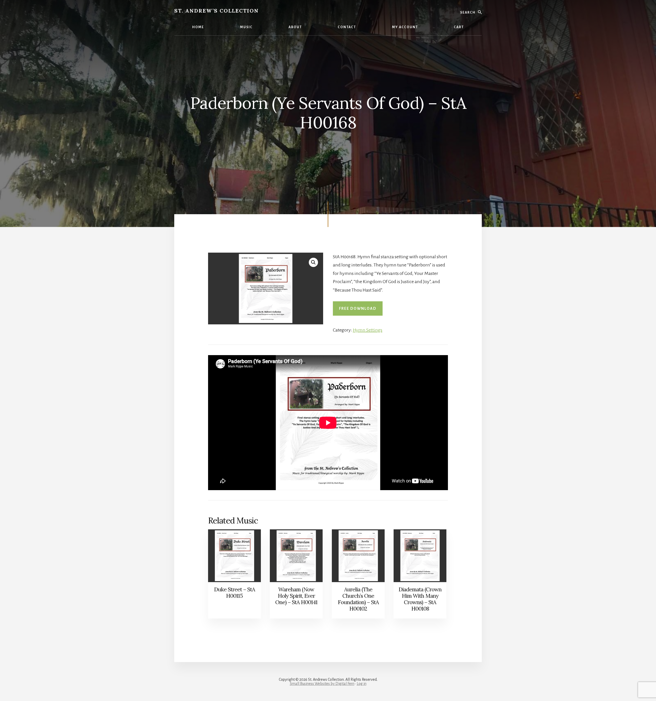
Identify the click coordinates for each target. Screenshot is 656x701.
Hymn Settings (367, 330)
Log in (361, 684)
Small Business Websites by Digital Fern (322, 684)
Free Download (357, 308)
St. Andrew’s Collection (216, 10)
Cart (459, 27)
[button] (313, 262)
